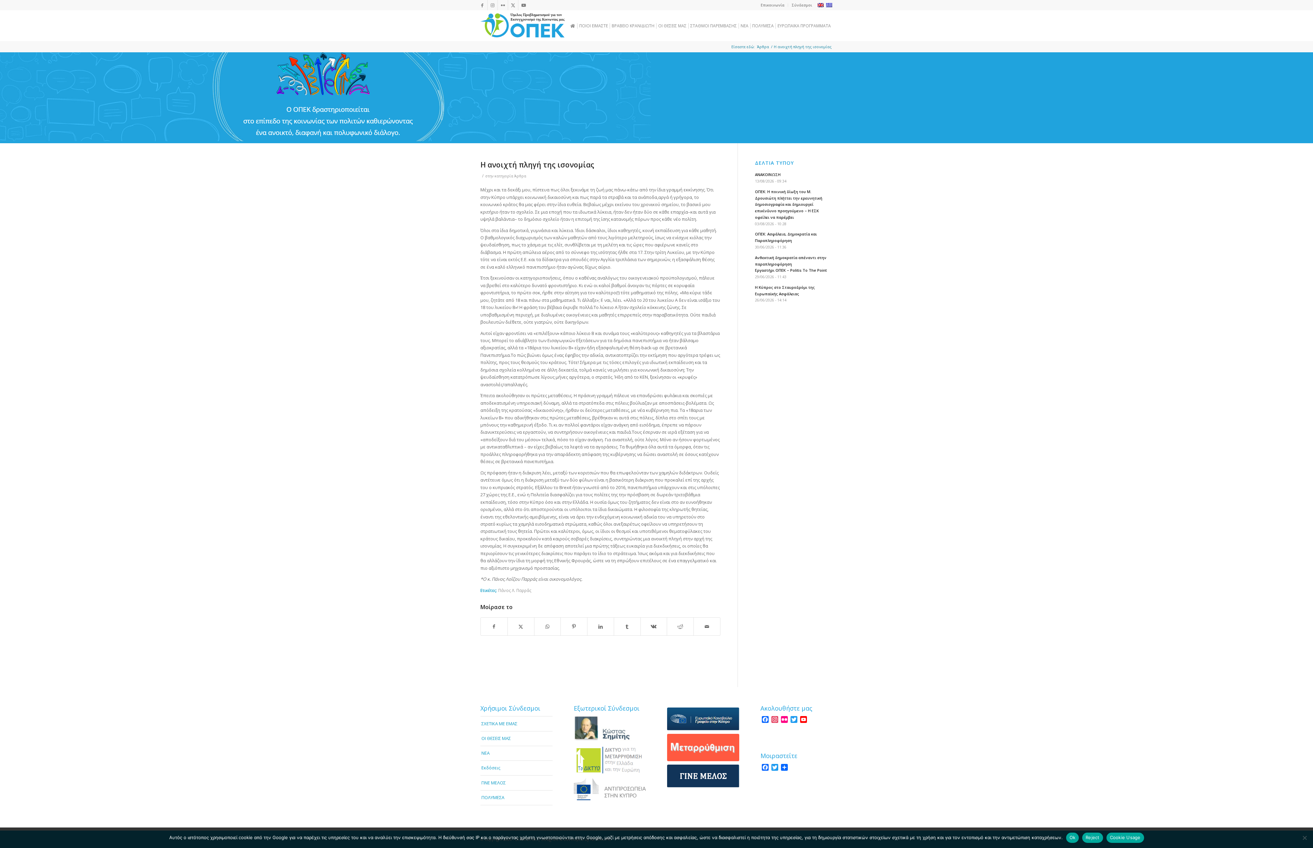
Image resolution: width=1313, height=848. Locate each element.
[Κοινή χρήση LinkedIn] (600, 626)
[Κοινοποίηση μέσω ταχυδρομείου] (707, 626)
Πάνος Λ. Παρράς (514, 590)
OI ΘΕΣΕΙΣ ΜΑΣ (496, 738)
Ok (1073, 837)
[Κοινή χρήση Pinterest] (574, 626)
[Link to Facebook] (482, 5)
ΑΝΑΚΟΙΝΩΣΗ (768, 174)
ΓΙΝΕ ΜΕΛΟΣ (493, 783)
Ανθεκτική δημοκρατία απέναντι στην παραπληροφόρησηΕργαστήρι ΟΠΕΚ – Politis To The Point (791, 264)
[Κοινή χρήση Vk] (654, 626)
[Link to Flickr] (503, 5)
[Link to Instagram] (493, 5)
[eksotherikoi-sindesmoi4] (703, 719)
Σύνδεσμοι (802, 5)
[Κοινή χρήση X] (521, 626)
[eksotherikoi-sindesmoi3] (610, 789)
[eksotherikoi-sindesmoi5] (703, 747)
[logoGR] (522, 25)
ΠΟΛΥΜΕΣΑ (492, 797)
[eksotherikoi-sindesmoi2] (610, 759)
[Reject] (1304, 837)
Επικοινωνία (772, 5)
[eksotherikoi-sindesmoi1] (610, 728)
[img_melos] (703, 776)
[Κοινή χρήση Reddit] (680, 626)
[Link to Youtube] (523, 5)
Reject (1093, 837)
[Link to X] (513, 5)
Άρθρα (520, 176)
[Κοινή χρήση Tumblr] (627, 626)
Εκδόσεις (490, 768)
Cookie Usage (1125, 837)
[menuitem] (772, 5)
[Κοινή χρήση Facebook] (494, 626)
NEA (485, 753)
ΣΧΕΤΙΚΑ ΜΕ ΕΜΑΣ (499, 724)
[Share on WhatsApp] (547, 626)
